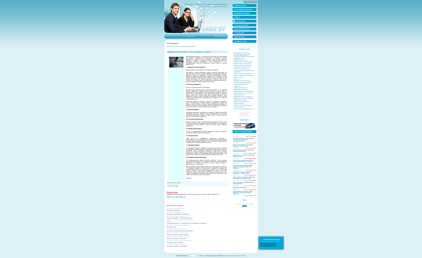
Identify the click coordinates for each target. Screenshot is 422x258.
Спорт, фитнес (238, 94)
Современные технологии (241, 53)
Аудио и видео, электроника (241, 65)
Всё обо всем (237, 107)
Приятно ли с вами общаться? (176, 197)
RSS (185, 36)
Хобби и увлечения (239, 87)
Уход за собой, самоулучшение (243, 75)
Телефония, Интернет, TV (181, 244)
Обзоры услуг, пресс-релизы (242, 105)
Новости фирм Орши (250, 158)
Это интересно (176, 46)
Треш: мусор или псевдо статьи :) (243, 108)
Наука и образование (240, 84)
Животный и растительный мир (182, 240)
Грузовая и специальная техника (243, 56)
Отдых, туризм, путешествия (242, 93)
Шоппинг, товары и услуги (181, 216)
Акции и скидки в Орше (249, 153)
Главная (168, 36)
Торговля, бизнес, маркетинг (182, 225)
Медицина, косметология (241, 80)
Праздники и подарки (240, 89)
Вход (181, 36)
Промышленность (179, 208)
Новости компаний (251, 136)
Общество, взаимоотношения (242, 73)
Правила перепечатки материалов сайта (234, 255)
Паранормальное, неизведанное (243, 91)
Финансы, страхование (240, 101)
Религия (236, 86)
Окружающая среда (239, 100)
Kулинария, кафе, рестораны (242, 96)
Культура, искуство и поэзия (242, 82)
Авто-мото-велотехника (188, 46)
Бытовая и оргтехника (240, 68)
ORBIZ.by (201, 255)
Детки (235, 79)
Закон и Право (238, 103)
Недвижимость (238, 58)
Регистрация (175, 36)
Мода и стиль (237, 77)
